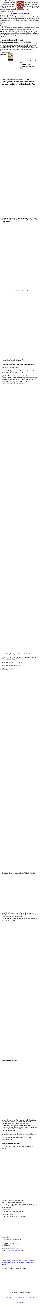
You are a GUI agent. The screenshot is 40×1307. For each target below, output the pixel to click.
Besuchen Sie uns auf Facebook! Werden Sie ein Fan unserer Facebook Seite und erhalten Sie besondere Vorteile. (18, 1262)
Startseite (8, 1297)
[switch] (1, 24)
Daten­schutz (30, 1297)
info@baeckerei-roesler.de (16, 1250)
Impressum (20, 1302)
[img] (20, 6)
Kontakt (19, 1297)
